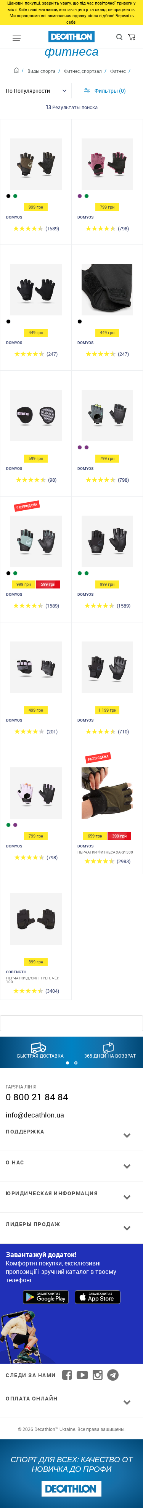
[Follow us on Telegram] (113, 1375)
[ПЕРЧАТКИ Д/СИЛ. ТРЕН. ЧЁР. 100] (36, 921)
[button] (67, 1062)
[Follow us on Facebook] (67, 1375)
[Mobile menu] (17, 38)
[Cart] (132, 39)
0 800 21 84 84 (37, 1097)
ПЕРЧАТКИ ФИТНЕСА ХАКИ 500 (105, 852)
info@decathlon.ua (35, 1114)
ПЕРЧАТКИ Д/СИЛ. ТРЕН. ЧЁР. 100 (32, 980)
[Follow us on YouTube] (82, 1375)
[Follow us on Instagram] (98, 1375)
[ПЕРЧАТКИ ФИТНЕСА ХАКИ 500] (107, 795)
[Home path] (19, 71)
